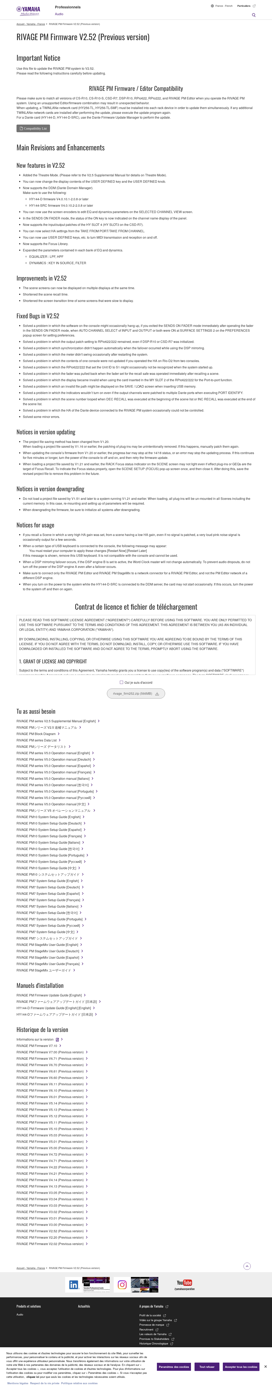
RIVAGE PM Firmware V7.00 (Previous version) (50, 1052)
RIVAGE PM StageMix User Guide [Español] (48, 957)
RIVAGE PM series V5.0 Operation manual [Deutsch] (54, 759)
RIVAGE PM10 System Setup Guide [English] (48, 817)
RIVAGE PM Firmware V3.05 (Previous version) (50, 1192)
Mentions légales (17, 1383)
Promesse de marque (151, 1324)
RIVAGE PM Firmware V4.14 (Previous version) (50, 1180)
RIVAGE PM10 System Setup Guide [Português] (50, 855)
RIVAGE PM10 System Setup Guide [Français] (49, 836)
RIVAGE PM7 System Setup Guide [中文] (45, 932)
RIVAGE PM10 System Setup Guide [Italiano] (48, 842)
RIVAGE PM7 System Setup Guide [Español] (48, 893)
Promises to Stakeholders (154, 1339)
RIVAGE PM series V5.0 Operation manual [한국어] (53, 785)
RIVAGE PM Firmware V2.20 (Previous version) (50, 1237)
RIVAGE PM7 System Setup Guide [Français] (48, 900)
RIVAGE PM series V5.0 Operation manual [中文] (51, 804)
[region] (136, 1367)
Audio (59, 14)
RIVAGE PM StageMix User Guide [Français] (48, 963)
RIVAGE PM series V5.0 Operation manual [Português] (55, 791)
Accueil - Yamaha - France (31, 24)
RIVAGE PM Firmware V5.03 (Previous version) (50, 1135)
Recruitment (146, 1329)
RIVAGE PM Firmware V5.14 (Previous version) (50, 1103)
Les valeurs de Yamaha (152, 1334)
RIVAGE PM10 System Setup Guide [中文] (46, 868)
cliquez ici (32, 1376)
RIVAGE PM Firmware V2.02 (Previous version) (50, 1243)
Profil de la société (150, 1315)
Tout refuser (207, 1367)
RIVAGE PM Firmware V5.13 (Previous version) (50, 1109)
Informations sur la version (35, 1039)
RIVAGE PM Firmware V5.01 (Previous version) (50, 1141)
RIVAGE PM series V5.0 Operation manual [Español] (54, 765)
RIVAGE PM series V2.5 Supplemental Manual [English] (56, 721)
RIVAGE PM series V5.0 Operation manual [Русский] (54, 797)
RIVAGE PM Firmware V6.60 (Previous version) (50, 1077)
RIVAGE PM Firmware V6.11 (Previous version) (50, 1084)
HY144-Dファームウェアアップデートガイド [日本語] (55, 1014)
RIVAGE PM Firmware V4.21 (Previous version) (50, 1173)
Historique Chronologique (153, 1343)
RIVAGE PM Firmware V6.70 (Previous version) (50, 1065)
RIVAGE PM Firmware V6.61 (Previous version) (50, 1071)
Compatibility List (35, 128)
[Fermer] (265, 1366)
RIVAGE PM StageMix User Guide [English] (47, 944)
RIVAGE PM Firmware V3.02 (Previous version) (50, 1211)
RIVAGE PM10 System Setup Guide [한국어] (48, 848)
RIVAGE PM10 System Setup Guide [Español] (49, 829)
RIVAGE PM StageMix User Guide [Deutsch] (48, 951)
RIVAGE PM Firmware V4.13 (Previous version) (50, 1186)
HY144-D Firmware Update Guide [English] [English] (54, 1008)
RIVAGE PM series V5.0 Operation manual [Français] (54, 772)
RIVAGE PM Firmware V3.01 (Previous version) (50, 1218)
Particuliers (243, 6)
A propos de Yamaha (151, 1306)
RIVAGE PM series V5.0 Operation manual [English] (53, 753)
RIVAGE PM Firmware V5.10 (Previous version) (50, 1128)
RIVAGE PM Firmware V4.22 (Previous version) (50, 1167)
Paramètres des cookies (174, 1367)
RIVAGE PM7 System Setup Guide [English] (48, 880)
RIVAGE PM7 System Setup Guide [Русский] (48, 925)
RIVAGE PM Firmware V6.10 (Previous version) (50, 1090)
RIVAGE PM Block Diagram (36, 733)
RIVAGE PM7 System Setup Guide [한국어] (47, 912)
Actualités (84, 1306)
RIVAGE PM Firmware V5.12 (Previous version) (50, 1116)
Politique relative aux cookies (79, 1383)
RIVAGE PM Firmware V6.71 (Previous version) (50, 1058)
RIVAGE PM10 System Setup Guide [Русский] (49, 861)
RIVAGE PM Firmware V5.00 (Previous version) (50, 1148)
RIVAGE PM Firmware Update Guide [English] (49, 995)
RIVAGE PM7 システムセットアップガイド (47, 938)
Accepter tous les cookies (241, 1367)
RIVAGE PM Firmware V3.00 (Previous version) (50, 1224)
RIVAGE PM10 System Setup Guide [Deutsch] (49, 823)
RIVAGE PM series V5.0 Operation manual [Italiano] (53, 778)
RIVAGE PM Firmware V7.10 (37, 1045)
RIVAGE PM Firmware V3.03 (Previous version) (50, 1205)
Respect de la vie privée (44, 1383)
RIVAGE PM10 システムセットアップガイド (48, 874)
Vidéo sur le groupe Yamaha (155, 1320)
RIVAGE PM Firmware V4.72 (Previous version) (50, 1154)
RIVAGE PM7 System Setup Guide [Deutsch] (48, 887)
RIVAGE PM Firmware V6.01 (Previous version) (50, 1096)
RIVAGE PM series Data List (37, 740)
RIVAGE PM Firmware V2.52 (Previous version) (50, 1231)
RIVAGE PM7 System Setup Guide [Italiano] (47, 906)
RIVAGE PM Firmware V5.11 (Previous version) (50, 1122)
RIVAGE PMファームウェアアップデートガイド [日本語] (57, 1001)
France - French (224, 5)
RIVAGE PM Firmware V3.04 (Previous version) (50, 1199)
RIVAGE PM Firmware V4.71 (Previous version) (50, 1160)
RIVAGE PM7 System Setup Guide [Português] (49, 919)
